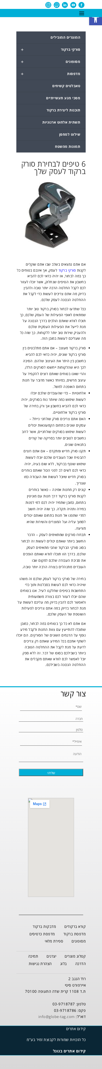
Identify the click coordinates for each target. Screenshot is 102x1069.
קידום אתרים (76, 1028)
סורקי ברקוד (50, 49)
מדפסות (50, 73)
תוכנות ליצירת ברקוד (63, 110)
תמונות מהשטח (67, 146)
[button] (95, 18)
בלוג (63, 963)
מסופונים (50, 61)
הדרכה (80, 963)
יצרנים (51, 956)
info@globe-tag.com (56, 1016)
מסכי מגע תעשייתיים (63, 98)
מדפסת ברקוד (74, 933)
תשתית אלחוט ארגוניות (61, 122)
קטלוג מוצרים (75, 956)
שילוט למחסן (69, 134)
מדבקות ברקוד (44, 926)
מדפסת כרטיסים (42, 933)
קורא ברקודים (75, 926)
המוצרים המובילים (65, 37)
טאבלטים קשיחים (66, 85)
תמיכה (33, 956)
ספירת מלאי (54, 941)
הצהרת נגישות (40, 963)
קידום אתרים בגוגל (69, 1050)
